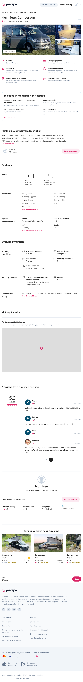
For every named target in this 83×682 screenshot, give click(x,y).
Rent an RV (6, 626)
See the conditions (29, 296)
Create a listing (66, 5)
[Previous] (4, 543)
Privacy (32, 675)
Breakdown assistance (38, 634)
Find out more (9, 118)
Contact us (11, 675)
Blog (3, 675)
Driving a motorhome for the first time (12, 631)
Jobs (19, 675)
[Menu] (78, 4)
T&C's (25, 675)
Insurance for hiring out (39, 630)
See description (8, 144)
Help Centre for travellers (11, 640)
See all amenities (29, 210)
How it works (6, 622)
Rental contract (36, 626)
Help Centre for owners (38, 638)
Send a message (70, 151)
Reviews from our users (10, 636)
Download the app (48, 5)
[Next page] (60, 460)
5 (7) (5, 21)
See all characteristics (31, 231)
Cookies (40, 675)
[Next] (28, 543)
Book (77, 579)
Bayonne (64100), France (18, 21)
